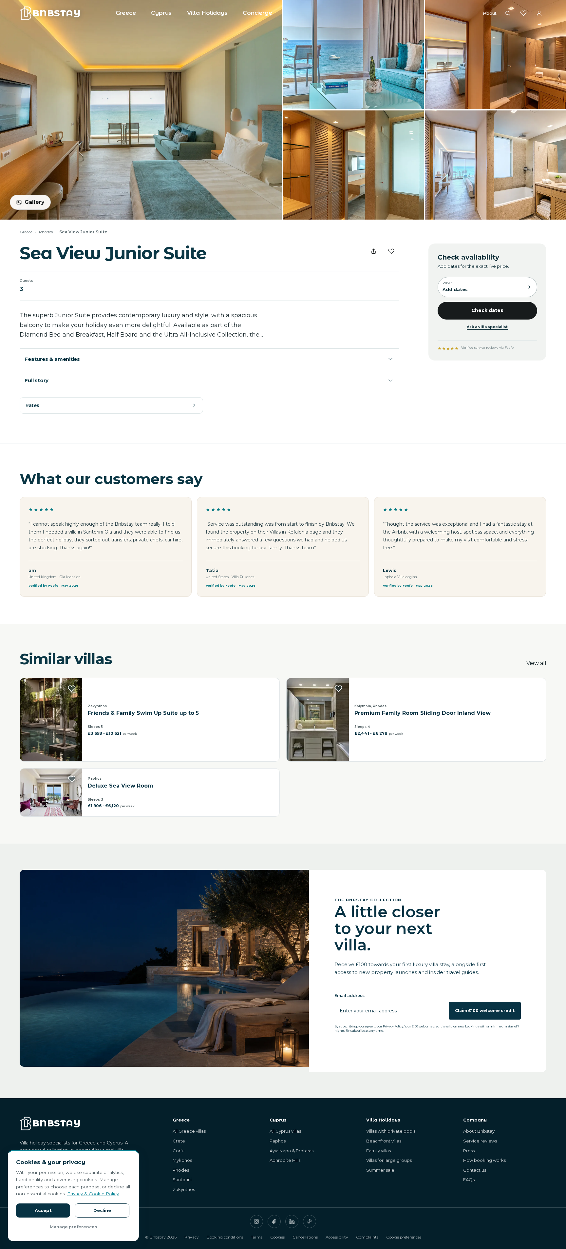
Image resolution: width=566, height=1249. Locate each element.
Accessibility (337, 1237)
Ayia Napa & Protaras (291, 1150)
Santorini (182, 1179)
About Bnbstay (479, 1131)
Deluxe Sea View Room (120, 786)
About (489, 13)
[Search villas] (507, 13)
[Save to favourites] (391, 251)
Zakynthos (184, 1189)
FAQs (469, 1179)
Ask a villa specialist (487, 326)
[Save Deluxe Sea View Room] (72, 779)
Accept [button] (43, 1210)
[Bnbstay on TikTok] (309, 1221)
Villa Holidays (207, 13)
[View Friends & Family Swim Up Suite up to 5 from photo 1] (51, 719)
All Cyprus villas (285, 1131)
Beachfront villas (383, 1140)
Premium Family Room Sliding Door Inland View (422, 713)
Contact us (474, 1170)
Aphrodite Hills (285, 1160)
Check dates (487, 310)
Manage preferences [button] (73, 1226)
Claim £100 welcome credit (485, 1010)
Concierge (257, 13)
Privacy (191, 1237)
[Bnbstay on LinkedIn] (291, 1221)
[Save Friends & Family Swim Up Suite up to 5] (72, 688)
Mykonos (182, 1160)
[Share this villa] (373, 251)
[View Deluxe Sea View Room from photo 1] (51, 792)
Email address (349, 995)
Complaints (367, 1237)
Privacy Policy (393, 1026)
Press (469, 1150)
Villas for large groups (389, 1160)
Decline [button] (102, 1210)
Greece (126, 13)
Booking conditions (225, 1237)
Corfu (178, 1150)
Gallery (35, 202)
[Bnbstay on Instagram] (256, 1221)
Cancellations (305, 1237)
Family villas (378, 1150)
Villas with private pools (390, 1131)
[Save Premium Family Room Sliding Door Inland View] (338, 688)
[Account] (539, 13)
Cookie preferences (403, 1237)
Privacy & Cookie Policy (93, 1193)
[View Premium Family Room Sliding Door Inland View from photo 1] (318, 719)
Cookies (277, 1237)
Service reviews (480, 1140)
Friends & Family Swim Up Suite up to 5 (143, 713)
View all (536, 663)
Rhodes (46, 231)
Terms (256, 1237)
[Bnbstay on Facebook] (274, 1221)
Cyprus (161, 13)
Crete (179, 1140)
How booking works (484, 1160)
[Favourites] (523, 13)
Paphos (278, 1140)
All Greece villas (189, 1131)
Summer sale (380, 1170)
